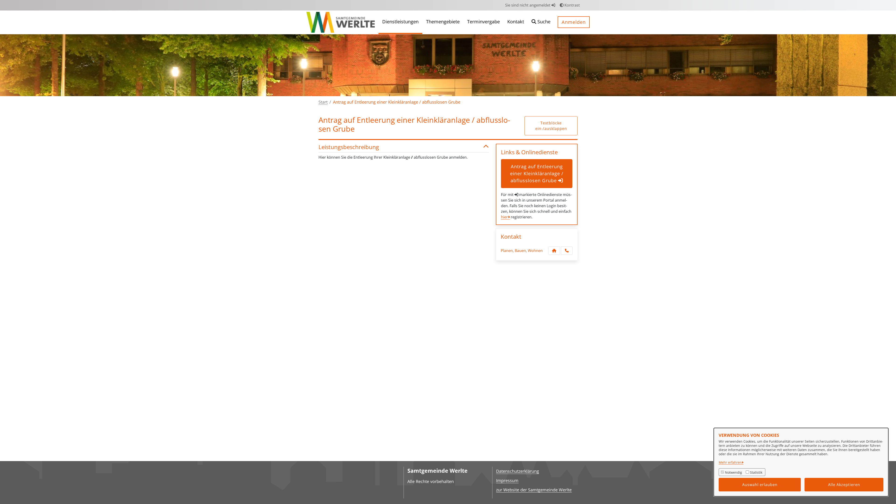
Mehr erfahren (730, 462)
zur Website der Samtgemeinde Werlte (534, 490)
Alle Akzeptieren (844, 484)
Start (323, 102)
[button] (541, 22)
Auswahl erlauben (759, 484)
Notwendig (733, 472)
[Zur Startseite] (340, 21)
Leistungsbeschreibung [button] (348, 147)
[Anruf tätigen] (567, 250)
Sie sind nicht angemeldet (528, 5)
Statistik (756, 472)
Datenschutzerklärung (517, 471)
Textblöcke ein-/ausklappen (551, 125)
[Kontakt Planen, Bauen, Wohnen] (554, 250)
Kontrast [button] (572, 5)
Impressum (507, 480)
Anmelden (574, 22)
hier (504, 217)
